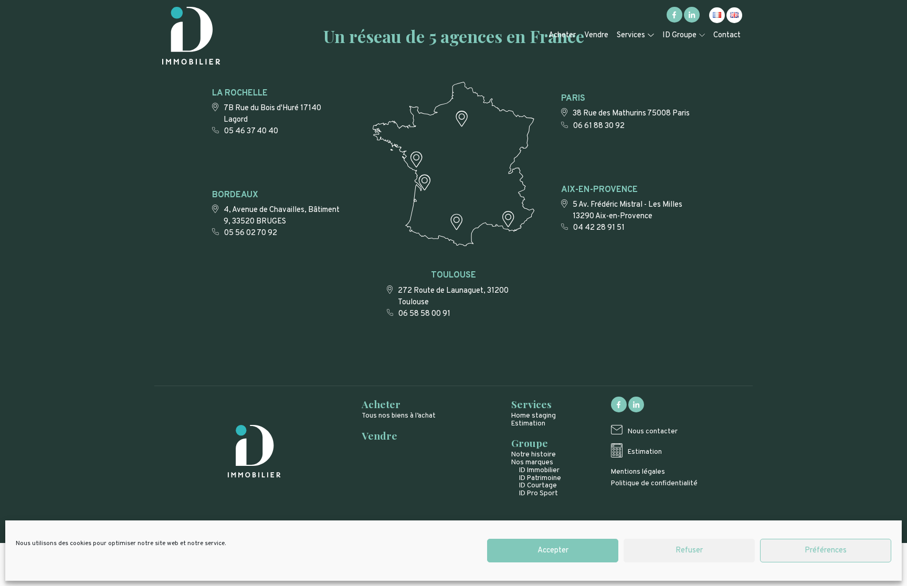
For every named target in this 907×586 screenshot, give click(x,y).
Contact (727, 35)
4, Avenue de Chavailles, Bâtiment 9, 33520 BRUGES (282, 216)
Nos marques (532, 462)
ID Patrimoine (540, 478)
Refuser (689, 551)
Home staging (533, 415)
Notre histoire (533, 454)
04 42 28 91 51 (599, 228)
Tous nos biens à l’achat (399, 415)
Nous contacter (653, 431)
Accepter (552, 551)
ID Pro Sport (538, 493)
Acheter (562, 35)
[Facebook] (674, 21)
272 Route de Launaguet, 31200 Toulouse (453, 296)
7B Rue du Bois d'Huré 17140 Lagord (272, 114)
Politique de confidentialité (654, 483)
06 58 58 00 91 (424, 314)
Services (631, 35)
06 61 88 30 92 (599, 126)
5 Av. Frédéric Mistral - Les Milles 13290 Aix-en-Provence (627, 210)
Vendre (596, 35)
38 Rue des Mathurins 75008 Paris (631, 114)
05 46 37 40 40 (251, 131)
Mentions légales (638, 471)
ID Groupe (679, 35)
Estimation (528, 423)
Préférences (826, 551)
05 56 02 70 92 (250, 233)
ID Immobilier (539, 470)
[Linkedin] (692, 21)
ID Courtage (538, 485)
